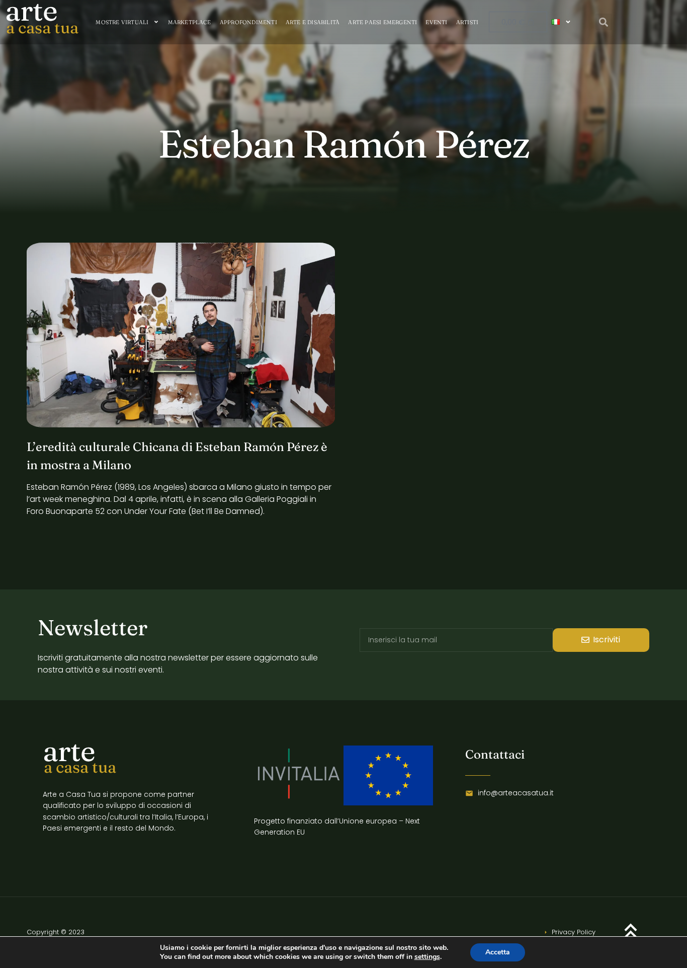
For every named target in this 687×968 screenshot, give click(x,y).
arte (69, 751)
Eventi (436, 22)
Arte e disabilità (312, 22)
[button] (603, 22)
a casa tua (42, 27)
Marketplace (189, 22)
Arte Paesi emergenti (382, 22)
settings (427, 956)
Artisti (467, 22)
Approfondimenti (248, 22)
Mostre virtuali (122, 22)
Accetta (497, 952)
